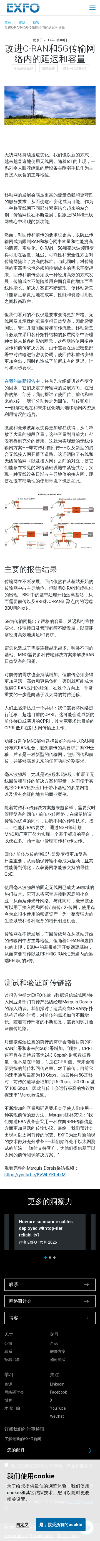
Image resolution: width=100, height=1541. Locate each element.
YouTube (58, 1408)
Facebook (58, 1392)
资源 (22, 22)
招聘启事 (12, 1359)
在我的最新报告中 (22, 381)
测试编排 (48, 68)
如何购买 (58, 1359)
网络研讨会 (14, 1392)
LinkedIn (57, 1384)
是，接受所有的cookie (60, 1524)
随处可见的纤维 (75, 68)
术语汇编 (12, 1408)
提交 (92, 1452)
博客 (36, 22)
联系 (8, 1351)
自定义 (22, 1524)
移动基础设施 (23, 68)
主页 (7, 22)
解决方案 (58, 1351)
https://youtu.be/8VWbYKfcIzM (35, 1174)
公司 (8, 1343)
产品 (54, 1343)
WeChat (57, 1416)
